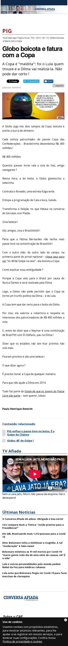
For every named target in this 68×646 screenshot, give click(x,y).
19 (47, 37)
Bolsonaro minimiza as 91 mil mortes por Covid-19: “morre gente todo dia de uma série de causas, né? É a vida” (33, 555)
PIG (7, 31)
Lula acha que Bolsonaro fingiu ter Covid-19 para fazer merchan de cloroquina (34, 574)
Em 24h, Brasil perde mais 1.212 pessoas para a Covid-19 (34, 535)
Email (50, 81)
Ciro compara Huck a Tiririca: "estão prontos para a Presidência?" (33, 526)
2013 (38, 37)
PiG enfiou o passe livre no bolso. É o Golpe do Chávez (30, 433)
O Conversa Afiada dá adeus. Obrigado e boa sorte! (32, 518)
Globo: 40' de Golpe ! (20, 440)
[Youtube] (15, 612)
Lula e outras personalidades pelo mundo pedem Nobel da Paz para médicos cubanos (31, 565)
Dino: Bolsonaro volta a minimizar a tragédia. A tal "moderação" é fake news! (32, 544)
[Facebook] (6, 612)
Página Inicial (23, 37)
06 (43, 37)
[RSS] (32, 612)
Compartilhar (33, 81)
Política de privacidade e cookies (22, 641)
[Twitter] (24, 612)
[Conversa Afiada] (34, 12)
